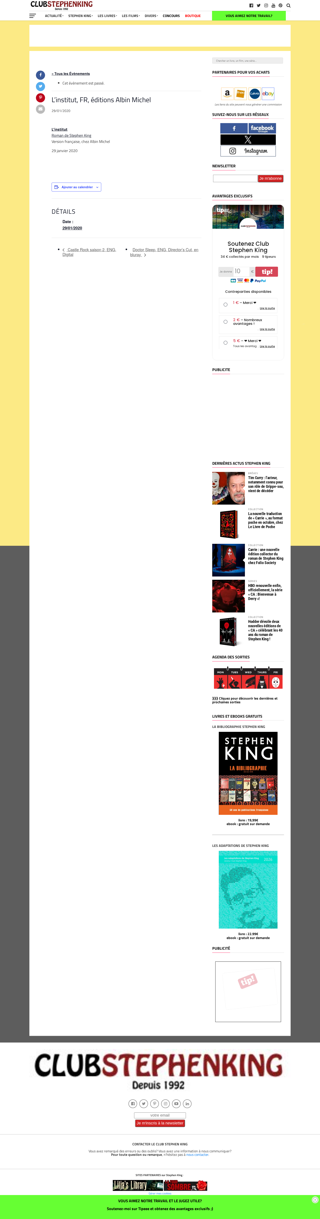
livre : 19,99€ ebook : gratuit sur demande (248, 822)
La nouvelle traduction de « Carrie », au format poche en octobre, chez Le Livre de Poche (265, 520)
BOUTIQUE (193, 15)
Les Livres (106, 15)
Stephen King (79, 15)
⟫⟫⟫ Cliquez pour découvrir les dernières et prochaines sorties (245, 700)
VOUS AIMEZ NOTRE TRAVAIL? (249, 15)
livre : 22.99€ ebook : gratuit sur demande (248, 935)
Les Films (130, 15)
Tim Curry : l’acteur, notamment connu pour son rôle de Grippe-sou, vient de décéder (266, 484)
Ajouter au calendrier (77, 187)
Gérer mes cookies (160, 1193)
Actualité (53, 15)
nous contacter (197, 1154)
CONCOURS (171, 15)
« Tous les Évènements (71, 73)
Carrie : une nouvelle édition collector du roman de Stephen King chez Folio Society (265, 556)
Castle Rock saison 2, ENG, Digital (89, 252)
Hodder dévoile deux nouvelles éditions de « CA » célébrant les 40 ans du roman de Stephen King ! (265, 630)
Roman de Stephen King (71, 135)
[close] (315, 1200)
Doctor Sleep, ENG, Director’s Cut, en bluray (164, 252)
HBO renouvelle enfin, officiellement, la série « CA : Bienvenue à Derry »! (265, 592)
